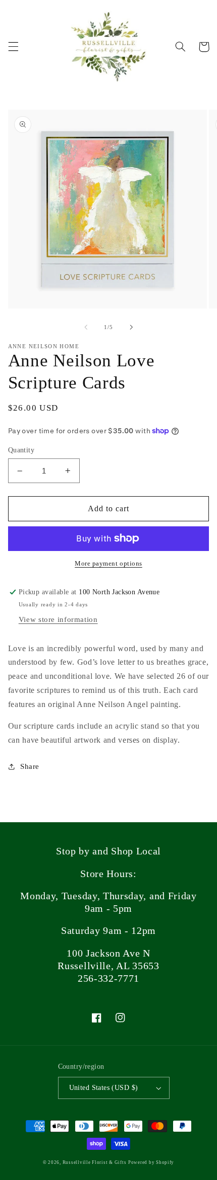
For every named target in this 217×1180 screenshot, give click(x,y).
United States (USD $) (103, 1087)
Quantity (21, 450)
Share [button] (29, 766)
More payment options (108, 563)
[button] (13, 46)
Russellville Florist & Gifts (95, 1162)
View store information (58, 619)
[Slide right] (131, 327)
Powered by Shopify (151, 1162)
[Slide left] (86, 327)
